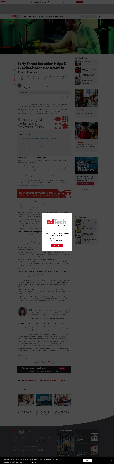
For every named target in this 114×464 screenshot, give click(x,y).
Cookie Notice (33, 462)
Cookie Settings (87, 460)
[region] (57, 460)
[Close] (111, 460)
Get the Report (57, 245)
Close (69, 214)
